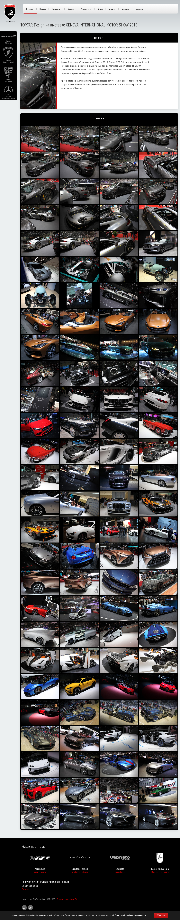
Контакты (139, 9)
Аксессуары (86, 9)
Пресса (43, 9)
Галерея (112, 9)
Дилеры (125, 9)
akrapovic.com (40, 872)
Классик (71, 9)
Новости (29, 9)
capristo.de (120, 872)
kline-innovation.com (160, 872)
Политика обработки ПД (67, 899)
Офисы (25, 889)
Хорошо (161, 915)
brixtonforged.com (80, 872)
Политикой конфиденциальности (130, 915)
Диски (100, 9)
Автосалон (56, 9)
